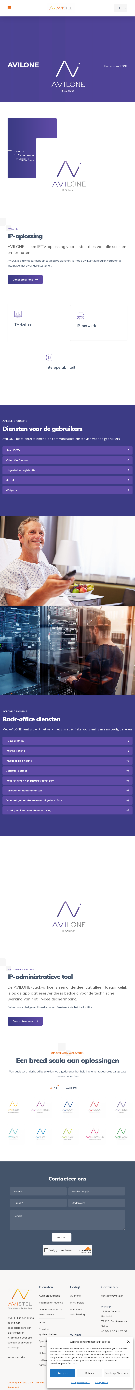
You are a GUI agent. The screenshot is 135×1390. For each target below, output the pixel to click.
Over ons (75, 1295)
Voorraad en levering (51, 1302)
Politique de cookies (80, 1382)
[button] (128, 1341)
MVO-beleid (77, 1302)
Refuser (89, 1373)
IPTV (42, 1322)
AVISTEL (72, 1088)
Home (108, 66)
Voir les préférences (117, 1373)
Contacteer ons (23, 279)
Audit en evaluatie (49, 1295)
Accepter (62, 1373)
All (55, 1088)
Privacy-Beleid (101, 1382)
